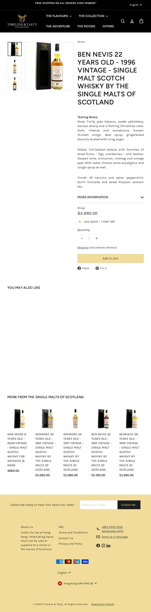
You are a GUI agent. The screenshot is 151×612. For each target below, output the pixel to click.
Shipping (83, 247)
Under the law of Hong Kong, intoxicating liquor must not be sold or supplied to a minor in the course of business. (37, 541)
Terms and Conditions (73, 532)
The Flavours (57, 16)
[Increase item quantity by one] (96, 238)
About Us (27, 527)
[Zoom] (49, 66)
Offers (108, 26)
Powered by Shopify (102, 604)
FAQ (61, 527)
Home (81, 41)
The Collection (92, 16)
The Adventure (58, 26)
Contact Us (66, 538)
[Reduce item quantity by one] (82, 238)
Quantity (84, 230)
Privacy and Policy (70, 543)
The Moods (86, 26)
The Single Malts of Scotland (56, 397)
